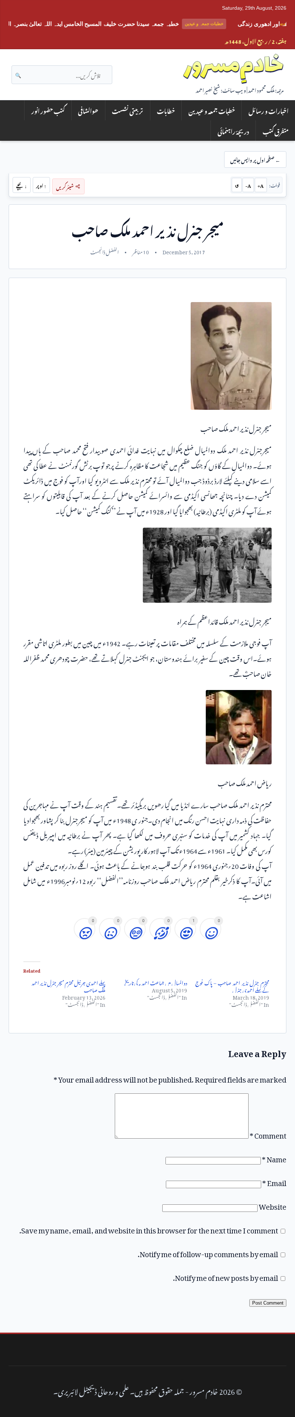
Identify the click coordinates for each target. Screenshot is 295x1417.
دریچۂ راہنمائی (233, 130)
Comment (268, 1134)
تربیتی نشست (127, 110)
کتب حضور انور (48, 110)
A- (248, 185)
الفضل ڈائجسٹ (104, 251)
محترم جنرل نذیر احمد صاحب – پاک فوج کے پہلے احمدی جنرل (232, 985)
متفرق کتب (276, 130)
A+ (261, 185)
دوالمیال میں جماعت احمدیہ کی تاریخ (155, 982)
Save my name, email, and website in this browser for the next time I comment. (148, 1229)
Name (274, 1158)
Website (272, 1205)
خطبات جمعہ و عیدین (212, 110)
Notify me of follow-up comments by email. (208, 1252)
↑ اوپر (41, 185)
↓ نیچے (21, 185)
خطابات (166, 110)
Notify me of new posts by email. (225, 1276)
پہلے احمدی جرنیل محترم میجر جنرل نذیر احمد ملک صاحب (68, 985)
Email (274, 1181)
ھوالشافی (88, 110)
